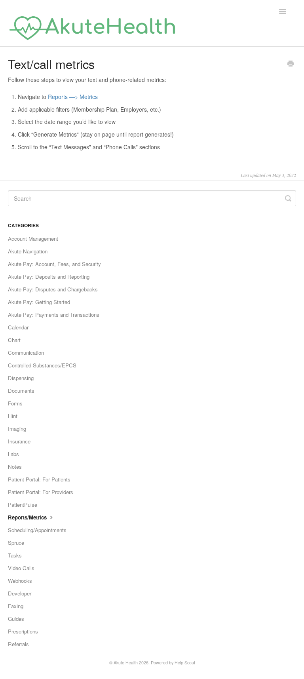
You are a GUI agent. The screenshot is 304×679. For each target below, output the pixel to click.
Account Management (33, 238)
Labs (13, 454)
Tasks (15, 555)
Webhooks (20, 580)
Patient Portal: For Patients (39, 479)
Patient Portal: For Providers (40, 492)
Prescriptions (23, 631)
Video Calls (21, 568)
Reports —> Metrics (73, 97)
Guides (16, 618)
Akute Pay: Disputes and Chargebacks (53, 289)
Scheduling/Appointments (37, 530)
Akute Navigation (28, 251)
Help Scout (185, 663)
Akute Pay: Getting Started (39, 302)
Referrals (18, 644)
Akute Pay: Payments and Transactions (53, 314)
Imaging (17, 428)
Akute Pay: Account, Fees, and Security (54, 264)
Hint (12, 416)
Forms (15, 403)
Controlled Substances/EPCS (42, 365)
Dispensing (21, 378)
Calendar (18, 327)
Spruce (16, 542)
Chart (14, 340)
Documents (21, 390)
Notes (15, 466)
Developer (19, 593)
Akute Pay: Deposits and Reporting (48, 276)
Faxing (15, 606)
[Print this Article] (290, 64)
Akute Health (126, 663)
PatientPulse (22, 504)
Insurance (19, 441)
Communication (26, 352)
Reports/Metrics (28, 517)
